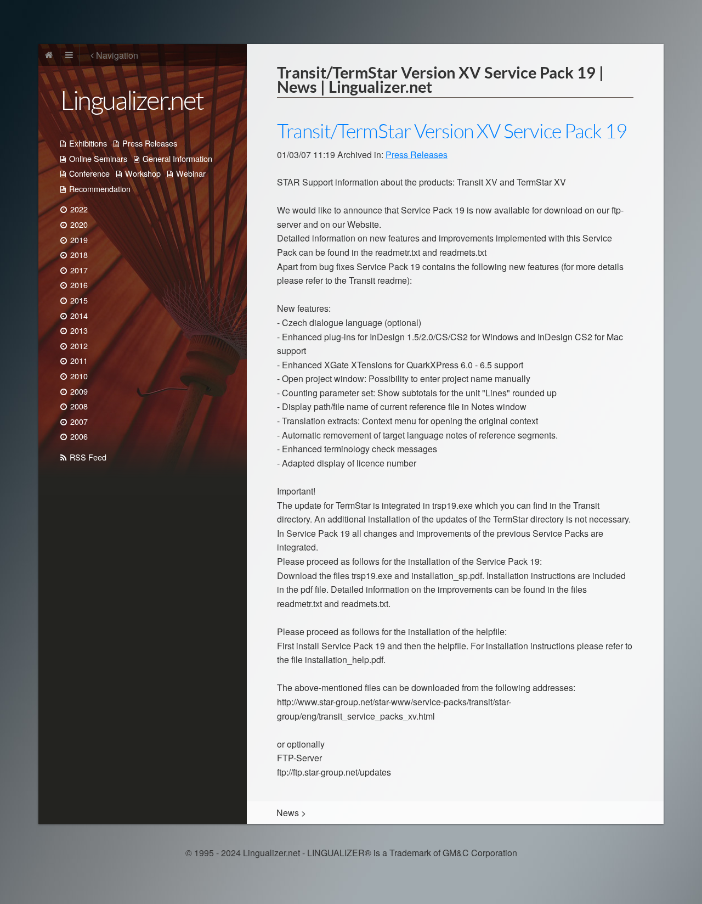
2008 (79, 406)
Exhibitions (88, 143)
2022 (79, 209)
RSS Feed (88, 457)
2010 (79, 375)
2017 (79, 270)
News (287, 812)
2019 (79, 239)
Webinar (191, 173)
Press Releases (149, 143)
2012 (79, 345)
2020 (79, 224)
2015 (79, 300)
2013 (79, 330)
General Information (177, 158)
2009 (79, 391)
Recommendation (100, 188)
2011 (79, 360)
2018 (79, 254)
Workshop (143, 173)
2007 (79, 421)
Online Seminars (98, 158)
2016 (79, 284)
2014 (79, 315)
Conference (89, 173)
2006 (79, 436)
